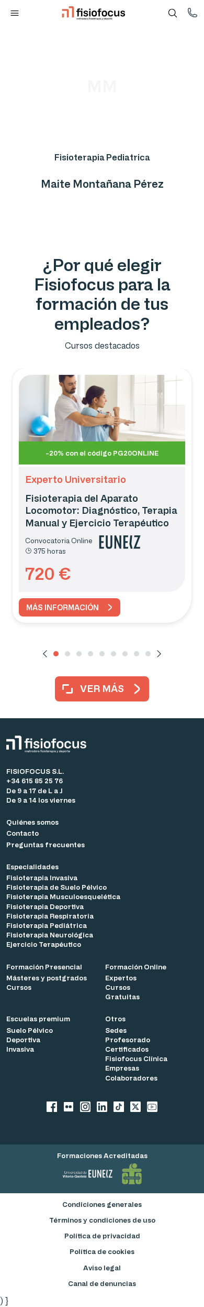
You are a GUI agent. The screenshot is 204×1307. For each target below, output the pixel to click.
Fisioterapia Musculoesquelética (63, 896)
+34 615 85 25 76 (34, 780)
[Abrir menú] (14, 13)
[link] (69, 607)
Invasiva (20, 1049)
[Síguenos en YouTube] (152, 1108)
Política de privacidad (102, 1235)
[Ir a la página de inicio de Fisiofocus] (49, 744)
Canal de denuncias (102, 1283)
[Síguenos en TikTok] (119, 1108)
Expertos (121, 977)
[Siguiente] (159, 654)
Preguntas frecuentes (45, 844)
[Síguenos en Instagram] (85, 1108)
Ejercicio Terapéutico (43, 944)
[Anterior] (45, 654)
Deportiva (23, 1039)
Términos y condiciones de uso (102, 1220)
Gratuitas (122, 996)
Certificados (127, 1049)
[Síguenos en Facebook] (52, 1108)
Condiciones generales (102, 1204)
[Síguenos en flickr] (68, 1108)
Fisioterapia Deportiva (45, 906)
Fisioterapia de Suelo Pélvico (56, 887)
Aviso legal (102, 1267)
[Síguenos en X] (135, 1108)
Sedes (116, 1030)
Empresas (122, 1068)
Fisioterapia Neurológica (49, 934)
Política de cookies (102, 1251)
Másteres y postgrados (46, 977)
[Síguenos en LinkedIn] (102, 1108)
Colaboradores (131, 1078)
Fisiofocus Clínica (136, 1058)
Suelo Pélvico (29, 1030)
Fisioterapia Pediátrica (46, 925)
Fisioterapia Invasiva (41, 877)
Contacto (22, 833)
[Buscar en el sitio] (172, 13)
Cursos (18, 987)
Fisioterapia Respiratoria (50, 916)
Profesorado (127, 1039)
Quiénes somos (32, 822)
